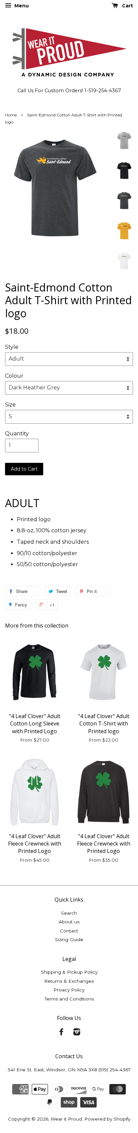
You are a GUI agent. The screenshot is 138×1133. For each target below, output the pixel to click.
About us (69, 921)
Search (69, 913)
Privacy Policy (69, 989)
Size (10, 404)
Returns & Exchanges (69, 981)
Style (11, 347)
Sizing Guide (69, 939)
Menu (21, 6)
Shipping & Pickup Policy (69, 972)
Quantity (17, 433)
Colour (14, 376)
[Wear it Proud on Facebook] (61, 1033)
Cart (127, 6)
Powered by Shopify (107, 1119)
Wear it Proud (66, 1119)
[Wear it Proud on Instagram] (76, 1033)
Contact (69, 930)
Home (11, 114)
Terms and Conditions (69, 999)
